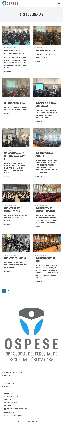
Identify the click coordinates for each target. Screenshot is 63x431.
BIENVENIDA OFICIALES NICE (45, 50)
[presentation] (16, 35)
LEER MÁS (7, 71)
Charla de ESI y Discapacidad (15, 258)
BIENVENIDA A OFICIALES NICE (14, 103)
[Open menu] (59, 3)
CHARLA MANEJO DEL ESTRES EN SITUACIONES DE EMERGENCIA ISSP (15, 156)
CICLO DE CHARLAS (10, 47)
